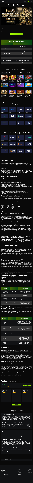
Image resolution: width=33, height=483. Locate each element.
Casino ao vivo (11, 72)
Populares (3, 72)
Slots (28, 72)
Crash (20, 72)
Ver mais (16, 404)
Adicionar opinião (27, 385)
